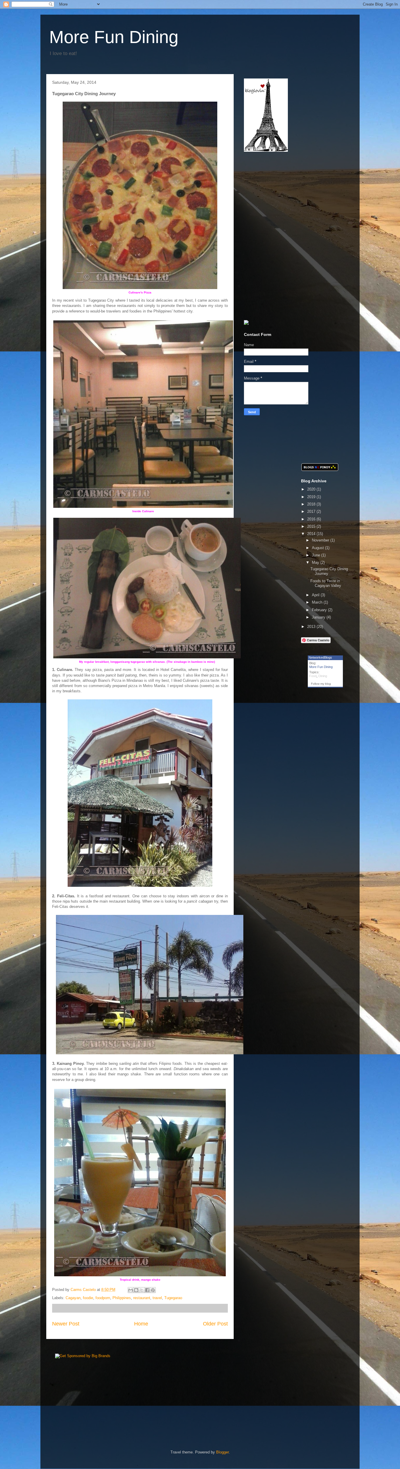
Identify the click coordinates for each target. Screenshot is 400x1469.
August (318, 548)
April (316, 595)
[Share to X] (142, 1290)
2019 (312, 497)
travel (157, 1298)
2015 (312, 526)
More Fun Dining (113, 37)
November (321, 540)
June (316, 555)
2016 (312, 519)
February (320, 610)
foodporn (102, 1298)
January (319, 617)
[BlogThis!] (136, 1290)
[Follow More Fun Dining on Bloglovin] (266, 150)
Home (141, 1324)
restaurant (141, 1298)
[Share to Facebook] (147, 1290)
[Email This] (131, 1290)
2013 (312, 626)
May (316, 562)
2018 (312, 504)
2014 (312, 534)
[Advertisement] (280, 195)
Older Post (215, 1324)
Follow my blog (321, 683)
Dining (322, 676)
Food (313, 676)
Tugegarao (173, 1298)
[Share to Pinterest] (153, 1290)
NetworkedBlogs (320, 657)
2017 (312, 511)
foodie (88, 1298)
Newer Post (65, 1324)
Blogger (222, 1452)
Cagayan (73, 1298)
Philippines (121, 1298)
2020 (312, 489)
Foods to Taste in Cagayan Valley (325, 583)
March (318, 602)
